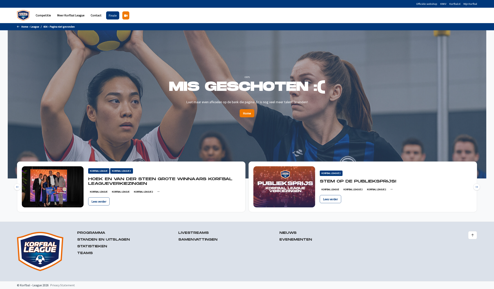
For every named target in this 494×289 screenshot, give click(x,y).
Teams (85, 253)
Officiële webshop (426, 4)
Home (247, 113)
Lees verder (98, 201)
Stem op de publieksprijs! (358, 181)
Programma (91, 233)
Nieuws (288, 233)
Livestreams (193, 233)
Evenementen (295, 240)
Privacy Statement (62, 285)
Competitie (43, 15)
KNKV (443, 4)
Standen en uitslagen (103, 240)
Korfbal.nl (454, 4)
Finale (113, 15)
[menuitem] (43, 15)
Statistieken (92, 246)
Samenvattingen (197, 240)
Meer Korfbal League (71, 15)
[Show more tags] (158, 191)
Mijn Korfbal (470, 4)
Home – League (30, 26)
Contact (96, 15)
